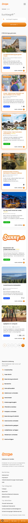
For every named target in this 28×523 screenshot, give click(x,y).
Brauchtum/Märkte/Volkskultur (10, 494)
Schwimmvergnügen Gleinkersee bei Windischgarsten (11, 511)
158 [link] (19, 345)
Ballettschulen (6, 497)
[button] (2, 520)
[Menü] (24, 4)
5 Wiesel (4, 489)
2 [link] (8, 345)
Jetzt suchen (14, 24)
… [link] (15, 345)
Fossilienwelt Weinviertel (8, 506)
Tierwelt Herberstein (7, 503)
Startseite (4, 9)
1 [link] (4, 345)
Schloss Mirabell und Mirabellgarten (11, 508)
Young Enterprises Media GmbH (16, 515)
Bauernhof (4, 491)
